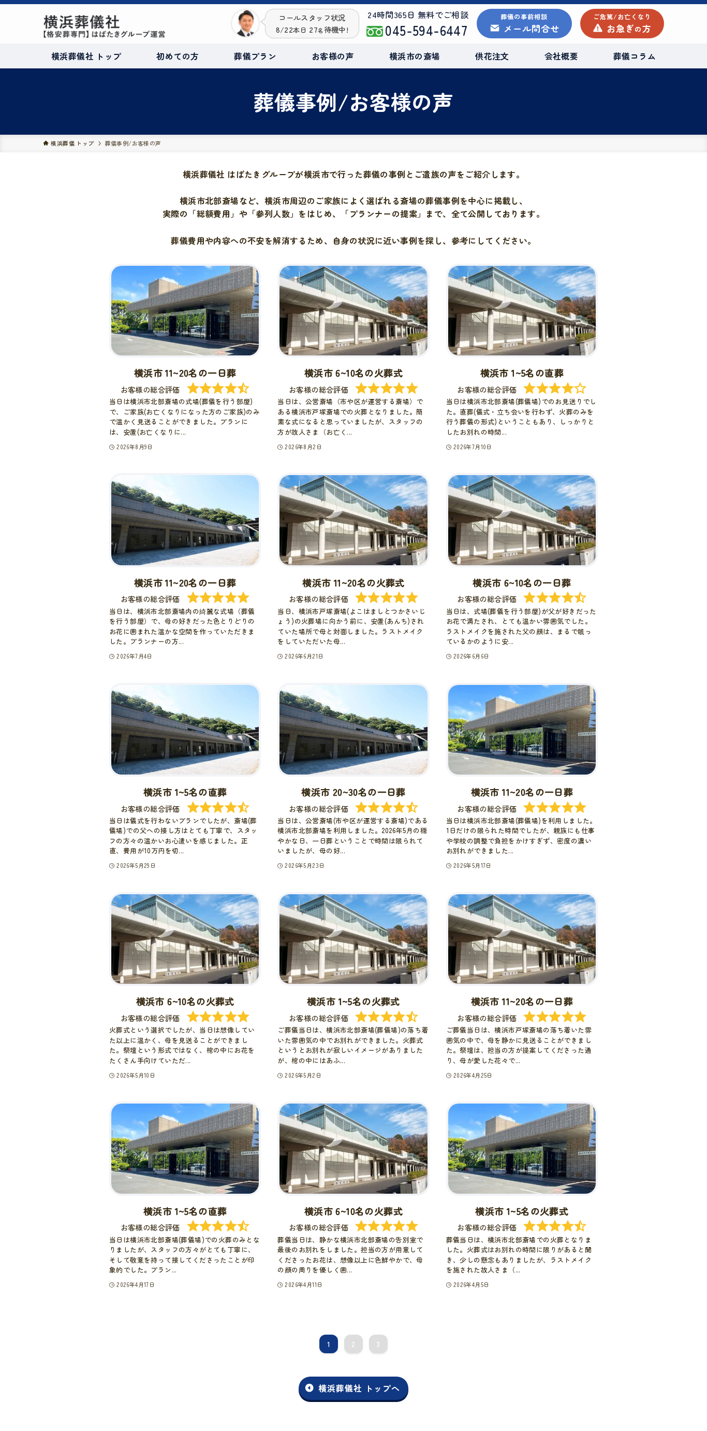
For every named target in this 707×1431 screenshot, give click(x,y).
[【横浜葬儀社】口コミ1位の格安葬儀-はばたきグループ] (105, 26)
